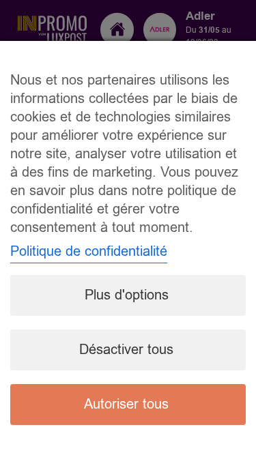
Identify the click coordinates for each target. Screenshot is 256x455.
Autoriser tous (126, 404)
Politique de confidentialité (88, 251)
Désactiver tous (126, 349)
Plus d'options (127, 295)
